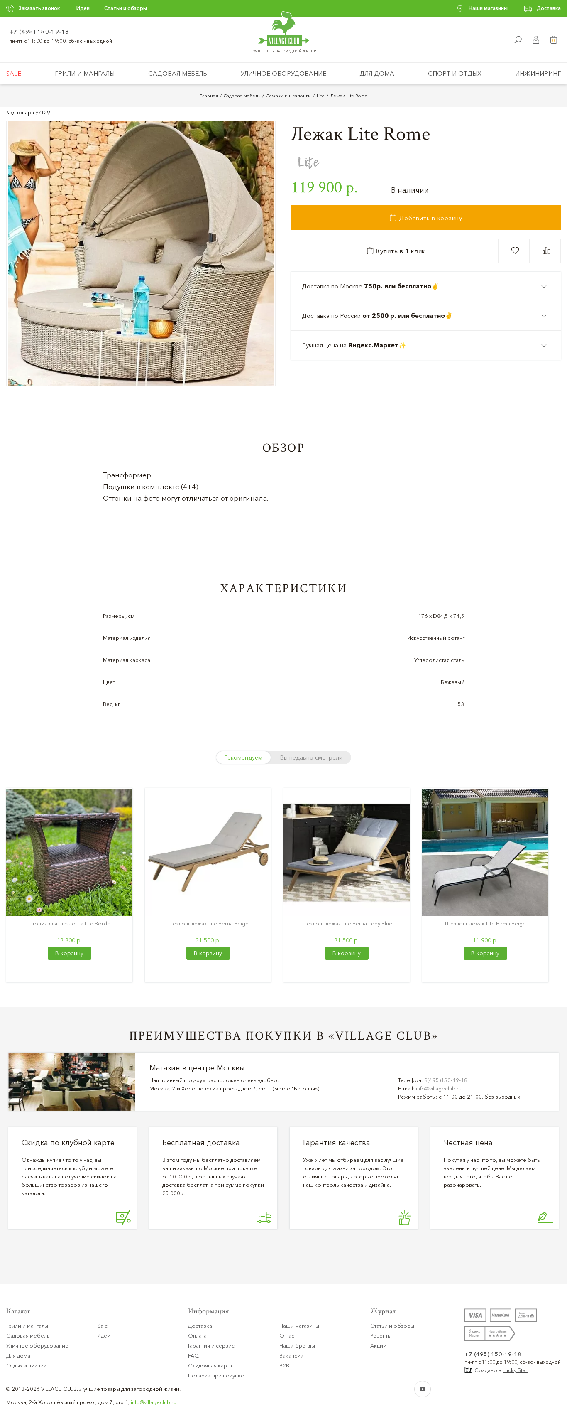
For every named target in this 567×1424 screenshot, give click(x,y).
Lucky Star (515, 1370)
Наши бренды (297, 1345)
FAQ (193, 1355)
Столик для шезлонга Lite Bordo (69, 923)
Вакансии (291, 1355)
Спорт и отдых (454, 73)
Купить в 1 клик (399, 251)
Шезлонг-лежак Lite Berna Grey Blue (346, 923)
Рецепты (380, 1335)
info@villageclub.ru (439, 1088)
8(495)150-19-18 (445, 1080)
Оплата (197, 1335)
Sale (13, 73)
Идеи (83, 8)
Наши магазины (488, 8)
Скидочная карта (210, 1365)
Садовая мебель (177, 73)
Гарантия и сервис (211, 1345)
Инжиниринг (538, 73)
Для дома (376, 73)
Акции (378, 1345)
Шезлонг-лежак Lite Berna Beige (208, 923)
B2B (284, 1365)
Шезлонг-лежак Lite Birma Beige (485, 923)
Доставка (549, 8)
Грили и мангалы (85, 73)
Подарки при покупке (216, 1375)
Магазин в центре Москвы (197, 1067)
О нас (286, 1335)
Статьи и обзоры (125, 8)
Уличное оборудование (283, 73)
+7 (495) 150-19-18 (39, 31)
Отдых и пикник (26, 1365)
